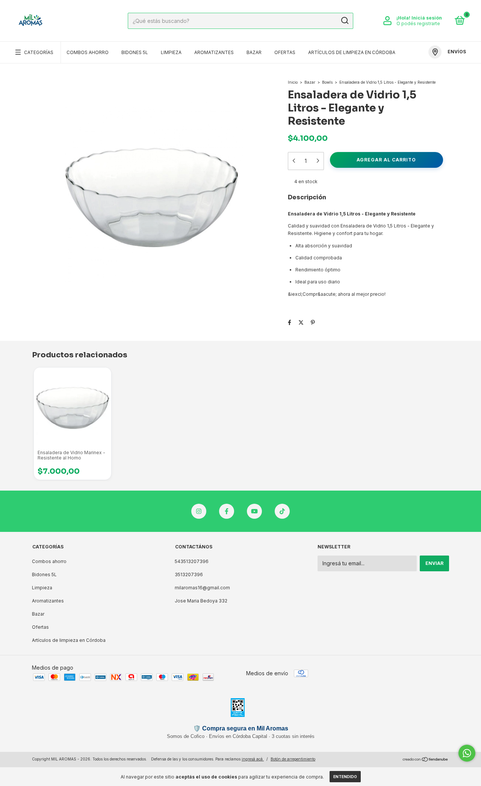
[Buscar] (344, 20)
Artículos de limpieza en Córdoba (351, 52)
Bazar (254, 52)
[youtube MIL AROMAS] (254, 511)
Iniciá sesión (426, 18)
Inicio (293, 82)
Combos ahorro (88, 52)
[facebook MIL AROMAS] (226, 511)
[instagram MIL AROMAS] (198, 511)
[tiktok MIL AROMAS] (282, 511)
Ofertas (284, 52)
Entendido (345, 776)
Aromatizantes (214, 52)
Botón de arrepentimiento (293, 759)
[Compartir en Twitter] (301, 322)
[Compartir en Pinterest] (313, 322)
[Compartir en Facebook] (289, 322)
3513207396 (189, 574)
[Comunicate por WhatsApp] (466, 753)
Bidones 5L (134, 52)
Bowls (327, 82)
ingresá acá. (253, 759)
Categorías (38, 52)
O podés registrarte (418, 23)
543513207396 (192, 561)
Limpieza (171, 52)
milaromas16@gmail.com (202, 587)
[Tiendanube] (425, 760)
